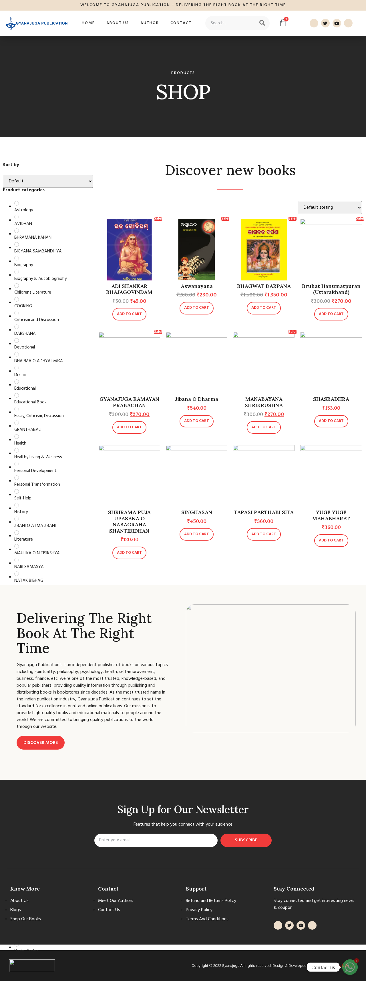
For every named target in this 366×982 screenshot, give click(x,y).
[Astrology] (16, 203)
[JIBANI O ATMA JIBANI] (16, 519)
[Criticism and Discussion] (16, 313)
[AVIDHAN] (16, 217)
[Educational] (16, 381)
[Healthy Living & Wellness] (16, 450)
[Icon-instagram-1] (348, 23)
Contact (181, 23)
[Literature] (16, 532)
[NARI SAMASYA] (16, 560)
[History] (16, 505)
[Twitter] (325, 23)
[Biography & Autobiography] (16, 272)
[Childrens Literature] (16, 285)
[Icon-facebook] (314, 23)
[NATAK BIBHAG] (16, 573)
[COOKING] (16, 299)
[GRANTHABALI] (16, 423)
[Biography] (16, 258)
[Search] (262, 23)
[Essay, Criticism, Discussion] (16, 409)
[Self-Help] (16, 491)
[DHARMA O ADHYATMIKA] (16, 354)
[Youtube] (337, 23)
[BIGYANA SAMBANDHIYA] (16, 244)
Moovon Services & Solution (335, 965)
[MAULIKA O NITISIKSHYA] (16, 546)
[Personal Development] (16, 464)
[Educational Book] (16, 395)
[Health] (16, 436)
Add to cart (129, 314)
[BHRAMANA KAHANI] (16, 230)
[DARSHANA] (16, 326)
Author (149, 23)
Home (88, 23)
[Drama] (16, 368)
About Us (117, 23)
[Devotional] (16, 340)
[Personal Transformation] (16, 477)
